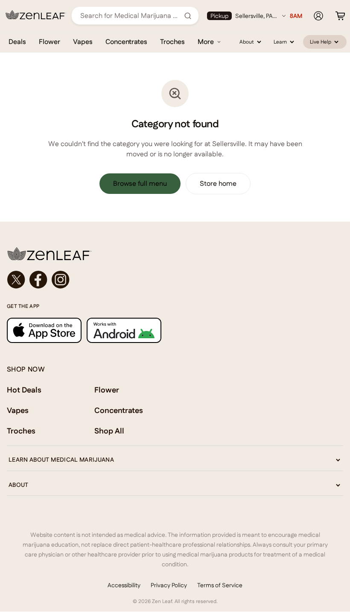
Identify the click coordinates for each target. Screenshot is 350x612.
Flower (49, 42)
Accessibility (124, 585)
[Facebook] (38, 279)
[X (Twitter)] (16, 279)
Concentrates (126, 42)
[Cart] (340, 15)
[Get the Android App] (124, 330)
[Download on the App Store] (44, 330)
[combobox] (130, 15)
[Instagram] (60, 279)
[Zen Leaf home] (35, 15)
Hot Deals (24, 389)
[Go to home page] (175, 253)
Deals (17, 42)
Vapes (83, 42)
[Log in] (318, 15)
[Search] (188, 16)
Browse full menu (140, 183)
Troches (172, 42)
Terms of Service (219, 585)
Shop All (109, 430)
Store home (218, 183)
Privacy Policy (169, 585)
